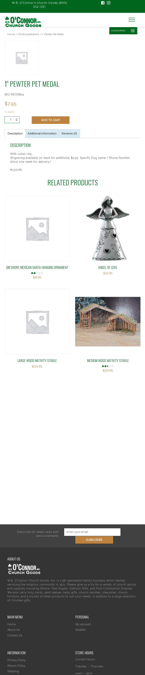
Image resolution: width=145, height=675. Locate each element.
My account (83, 624)
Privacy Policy (16, 660)
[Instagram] (108, 3)
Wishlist (80, 629)
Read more (92, 219)
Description (15, 133)
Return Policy (16, 665)
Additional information (42, 133)
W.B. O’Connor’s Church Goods (35, 3)
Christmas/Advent (28, 34)
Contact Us (14, 635)
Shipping (13, 671)
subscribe (94, 540)
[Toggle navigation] (131, 19)
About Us (13, 629)
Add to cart (50, 120)
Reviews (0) (69, 133)
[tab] (15, 133)
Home (11, 34)
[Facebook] (102, 3)
